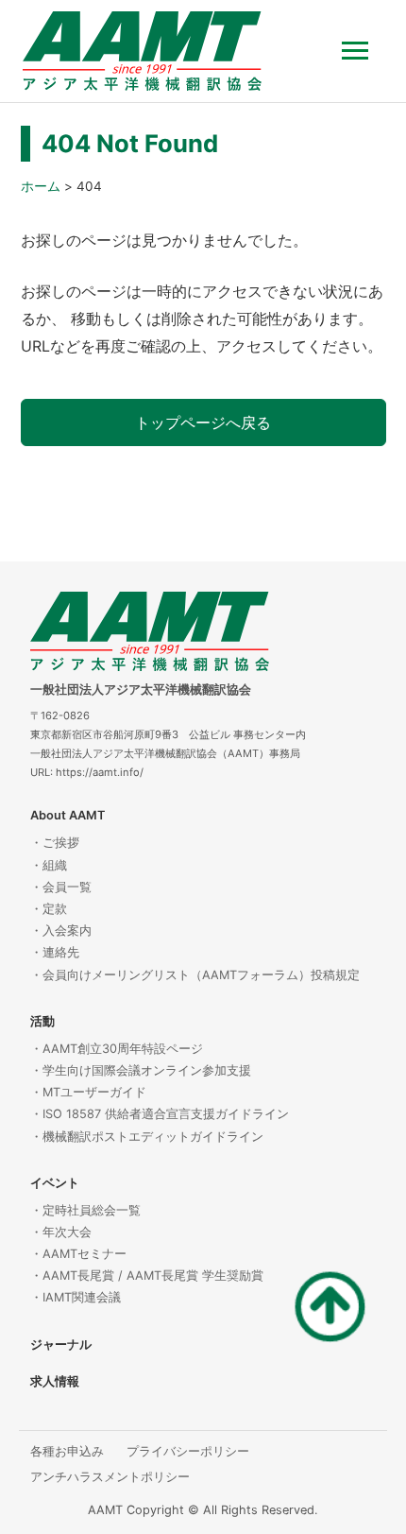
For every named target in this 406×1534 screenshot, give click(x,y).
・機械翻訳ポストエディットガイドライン (146, 1136)
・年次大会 (61, 1232)
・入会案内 (61, 930)
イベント (54, 1183)
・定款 (48, 909)
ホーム (40, 186)
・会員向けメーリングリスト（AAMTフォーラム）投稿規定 (195, 975)
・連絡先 (54, 952)
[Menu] (362, 51)
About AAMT (67, 815)
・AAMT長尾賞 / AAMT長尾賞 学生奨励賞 (146, 1275)
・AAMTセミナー (78, 1254)
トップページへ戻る (203, 422)
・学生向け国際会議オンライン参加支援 (140, 1070)
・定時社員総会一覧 (85, 1210)
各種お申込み (67, 1451)
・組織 (48, 865)
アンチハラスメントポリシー (110, 1477)
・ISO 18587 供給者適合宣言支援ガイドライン (159, 1114)
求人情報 (54, 1381)
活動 (42, 1021)
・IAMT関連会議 (75, 1297)
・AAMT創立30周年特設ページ (116, 1049)
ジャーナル (61, 1344)
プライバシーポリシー (188, 1451)
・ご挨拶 (54, 843)
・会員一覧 (61, 887)
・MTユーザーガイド (88, 1092)
